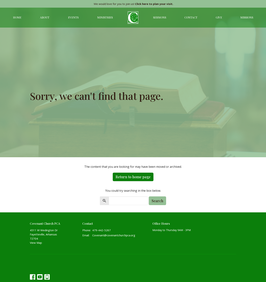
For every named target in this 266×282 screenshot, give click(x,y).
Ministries (105, 17)
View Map (36, 242)
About (44, 17)
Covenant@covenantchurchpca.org (113, 235)
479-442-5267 (101, 230)
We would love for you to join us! (133, 4)
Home (17, 17)
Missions (246, 17)
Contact (190, 17)
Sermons (159, 17)
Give (219, 17)
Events (73, 17)
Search (157, 200)
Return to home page (133, 176)
